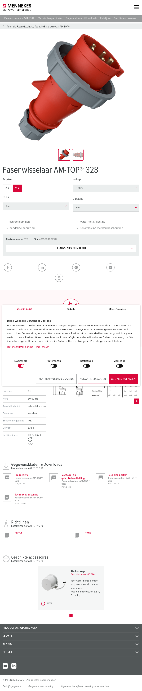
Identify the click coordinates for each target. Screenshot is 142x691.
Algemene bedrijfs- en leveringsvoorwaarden (84, 686)
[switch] (54, 366)
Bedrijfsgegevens (12, 686)
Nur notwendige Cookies (56, 378)
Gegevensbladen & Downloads (81, 18)
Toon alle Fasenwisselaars (20, 26)
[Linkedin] (13, 666)
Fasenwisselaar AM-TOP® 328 (19, 18)
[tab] (64, 154)
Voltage (77, 179)
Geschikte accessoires (125, 18)
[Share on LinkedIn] (54, 267)
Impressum (42, 347)
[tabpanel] (71, 87)
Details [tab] (71, 309)
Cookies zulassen (123, 379)
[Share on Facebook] (20, 267)
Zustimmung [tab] (24, 309)
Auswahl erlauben (93, 379)
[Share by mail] (122, 267)
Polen (6, 197)
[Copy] (71, 278)
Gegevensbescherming (41, 686)
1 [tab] (71, 615)
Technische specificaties (50, 18)
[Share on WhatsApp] (88, 267)
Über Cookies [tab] (117, 309)
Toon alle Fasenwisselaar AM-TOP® (52, 26)
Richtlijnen (105, 18)
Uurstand (78, 198)
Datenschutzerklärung (20, 347)
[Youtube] (5, 666)
